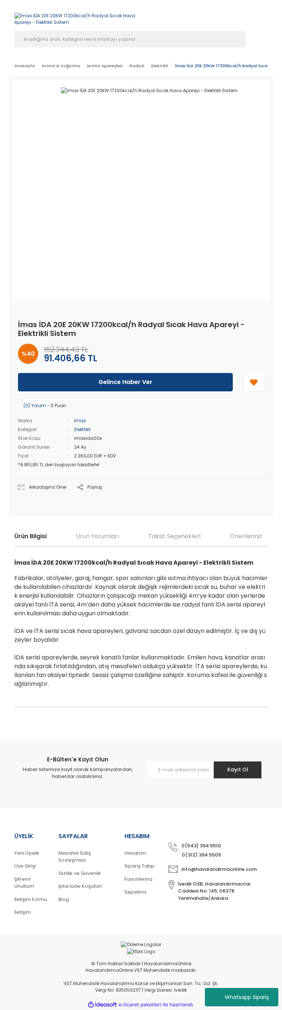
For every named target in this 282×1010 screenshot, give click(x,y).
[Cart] (264, 17)
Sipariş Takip (139, 865)
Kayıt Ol (237, 769)
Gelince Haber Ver (125, 382)
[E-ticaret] (140, 1004)
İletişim (22, 912)
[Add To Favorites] (254, 382)
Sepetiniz (135, 891)
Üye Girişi (25, 865)
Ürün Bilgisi (30, 536)
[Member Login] (224, 17)
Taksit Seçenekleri (174, 536)
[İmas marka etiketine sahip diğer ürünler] (242, 98)
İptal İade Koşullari (80, 886)
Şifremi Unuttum (24, 883)
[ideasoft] (102, 1004)
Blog (63, 899)
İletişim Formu (30, 899)
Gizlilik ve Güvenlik (79, 873)
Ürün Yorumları (97, 536)
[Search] (257, 39)
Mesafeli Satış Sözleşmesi (74, 857)
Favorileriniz (138, 879)
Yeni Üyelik (26, 853)
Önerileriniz (246, 536)
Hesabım (135, 853)
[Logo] (74, 15)
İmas (80, 420)
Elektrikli (82, 429)
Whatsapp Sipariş (247, 997)
